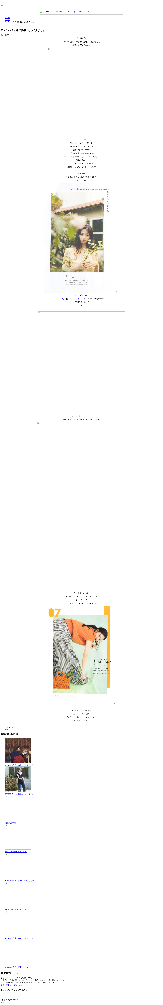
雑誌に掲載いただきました (16, 852)
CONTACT (90, 12)
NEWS (7, 20)
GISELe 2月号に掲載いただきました (19, 938)
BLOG (47, 12)
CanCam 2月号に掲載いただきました (19, 967)
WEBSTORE (58, 12)
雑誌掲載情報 (10, 823)
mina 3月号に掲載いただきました (18, 909)
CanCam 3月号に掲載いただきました (19, 881)
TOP (2, 1003)
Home (7, 18)
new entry (8, 729)
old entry (10, 727)
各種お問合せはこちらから (11, 985)
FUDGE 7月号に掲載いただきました (19, 794)
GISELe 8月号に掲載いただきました (19, 765)
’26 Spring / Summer (74, 12)
